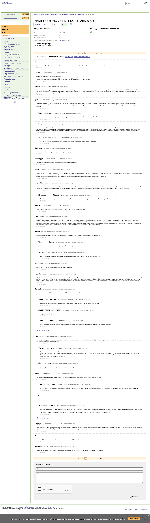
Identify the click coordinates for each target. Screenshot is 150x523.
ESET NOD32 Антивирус (78, 20)
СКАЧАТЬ (38, 25)
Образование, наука (12, 73)
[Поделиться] (72, 24)
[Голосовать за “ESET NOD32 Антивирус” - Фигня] (36, 49)
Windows (6, 35)
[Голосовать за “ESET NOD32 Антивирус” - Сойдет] (43, 49)
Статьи (19, 10)
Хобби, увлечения (11, 92)
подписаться (65, 40)
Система (7, 87)
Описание (47, 25)
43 (101, 53)
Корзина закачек (8, 14)
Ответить (43, 68)
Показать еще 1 (44, 330)
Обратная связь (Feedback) (33, 507)
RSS (111, 3)
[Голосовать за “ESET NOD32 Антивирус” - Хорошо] (47, 49)
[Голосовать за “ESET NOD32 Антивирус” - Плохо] (40, 49)
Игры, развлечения (12, 63)
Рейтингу (69, 57)
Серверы (7, 81)
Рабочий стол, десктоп (13, 76)
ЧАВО (43, 507)
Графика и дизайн (11, 55)
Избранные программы (10, 18)
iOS (3, 32)
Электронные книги (12, 95)
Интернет (8, 65)
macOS (5, 29)
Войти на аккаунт (79, 3)
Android (5, 26)
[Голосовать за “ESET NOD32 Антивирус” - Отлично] (50, 49)
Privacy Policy (50, 507)
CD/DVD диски (10, 38)
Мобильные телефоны (14, 68)
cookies (35, 519)
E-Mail (6, 41)
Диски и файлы (10, 60)
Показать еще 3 (44, 418)
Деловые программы (13, 57)
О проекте (21, 507)
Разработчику (10, 79)
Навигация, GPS (10, 71)
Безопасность (9, 49)
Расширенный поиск (132, 5)
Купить (64, 25)
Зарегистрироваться (92, 3)
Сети (6, 84)
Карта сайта (104, 3)
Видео (6, 52)
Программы (8, 10)
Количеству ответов (82, 57)
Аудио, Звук (9, 46)
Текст (6, 90)
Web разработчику (12, 44)
